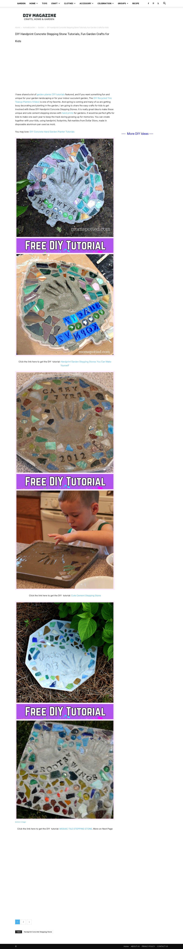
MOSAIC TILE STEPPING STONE (75, 828)
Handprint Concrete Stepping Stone (38, 932)
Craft (54, 3)
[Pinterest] (153, 3)
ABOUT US (135, 946)
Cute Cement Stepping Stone (86, 595)
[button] (164, 3)
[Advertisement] (116, 16)
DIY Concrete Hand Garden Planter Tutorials (52, 131)
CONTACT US (162, 946)
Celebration (104, 3)
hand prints (67, 113)
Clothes (68, 3)
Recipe (135, 3)
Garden (21, 3)
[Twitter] (158, 3)
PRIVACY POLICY (148, 946)
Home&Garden (29, 27)
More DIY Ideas (138, 133)
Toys (44, 3)
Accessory (85, 3)
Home (32, 3)
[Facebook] (148, 3)
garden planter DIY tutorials (51, 94)
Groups (122, 3)
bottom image (20, 822)
